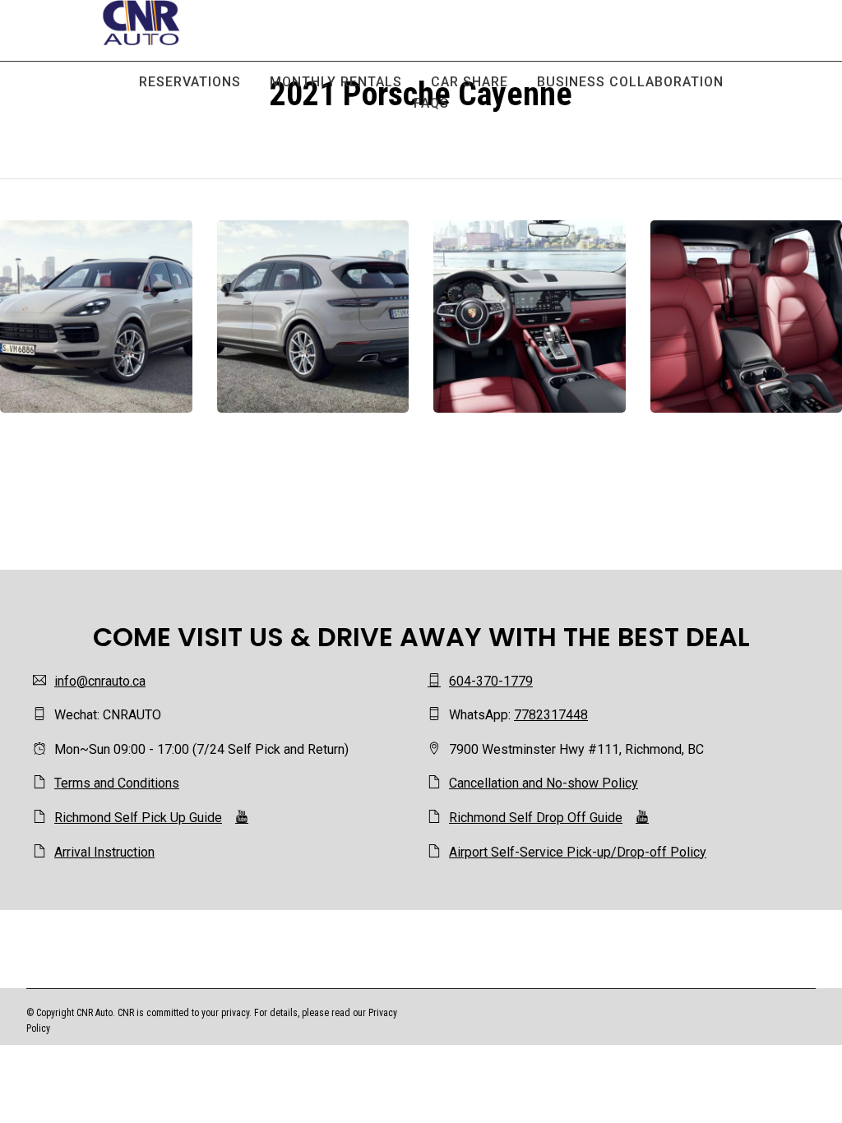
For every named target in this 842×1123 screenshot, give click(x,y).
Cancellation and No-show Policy (543, 783)
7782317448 (551, 715)
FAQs (431, 103)
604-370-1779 (491, 681)
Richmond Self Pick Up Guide (138, 817)
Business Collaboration (630, 82)
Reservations (190, 82)
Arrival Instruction (104, 852)
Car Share (469, 82)
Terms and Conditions (116, 783)
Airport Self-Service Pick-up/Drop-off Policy (577, 852)
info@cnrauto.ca (100, 681)
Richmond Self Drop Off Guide (535, 817)
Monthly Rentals (336, 82)
